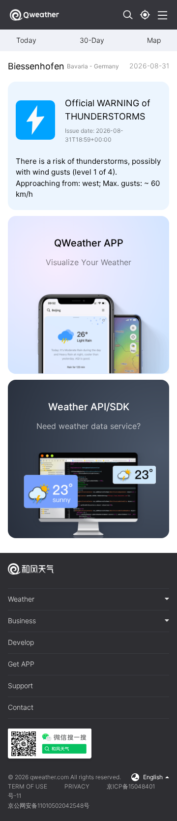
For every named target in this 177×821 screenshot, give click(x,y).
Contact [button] (20, 707)
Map (154, 40)
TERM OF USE (27, 786)
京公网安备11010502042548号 (48, 805)
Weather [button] (21, 599)
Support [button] (20, 686)
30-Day (92, 40)
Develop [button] (21, 642)
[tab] (88, 599)
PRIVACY (76, 786)
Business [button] (22, 621)
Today (26, 40)
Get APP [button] (21, 664)
